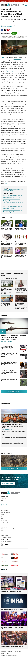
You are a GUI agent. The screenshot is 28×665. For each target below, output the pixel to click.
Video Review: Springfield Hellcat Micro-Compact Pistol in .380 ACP (9, 372)
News (2, 26)
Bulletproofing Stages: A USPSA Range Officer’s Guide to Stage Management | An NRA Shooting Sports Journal (14, 443)
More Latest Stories (17, 391)
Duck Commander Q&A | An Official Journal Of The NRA (6, 304)
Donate (17, 1)
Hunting (2, 516)
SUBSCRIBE (7, 483)
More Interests (14, 404)
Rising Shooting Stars (5, 522)
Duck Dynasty (11, 189)
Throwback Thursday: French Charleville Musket (13, 336)
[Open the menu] (25, 4)
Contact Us (3, 498)
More (9, 316)
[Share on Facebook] (2, 29)
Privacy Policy (3, 651)
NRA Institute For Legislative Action (8, 529)
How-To (2, 514)
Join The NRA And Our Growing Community (13, 609)
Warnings (2, 653)
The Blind (5, 189)
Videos (2, 524)
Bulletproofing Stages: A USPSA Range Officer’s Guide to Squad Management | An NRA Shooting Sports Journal (14, 433)
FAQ (7, 653)
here (5, 183)
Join (10, 1)
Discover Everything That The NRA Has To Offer (12, 627)
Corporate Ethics (18, 651)
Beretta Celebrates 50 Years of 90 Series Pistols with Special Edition (9, 355)
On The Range (4, 520)
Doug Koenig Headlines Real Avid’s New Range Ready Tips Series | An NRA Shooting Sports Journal (14, 438)
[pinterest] (8, 29)
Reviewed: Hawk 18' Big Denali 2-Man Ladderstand (9, 380)
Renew (13, 1)
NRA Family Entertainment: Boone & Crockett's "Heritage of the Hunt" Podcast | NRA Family (6, 290)
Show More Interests (17, 468)
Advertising (3, 500)
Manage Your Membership (6, 541)
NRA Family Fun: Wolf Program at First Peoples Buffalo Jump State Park (9, 363)
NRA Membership (4, 535)
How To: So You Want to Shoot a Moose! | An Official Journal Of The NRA (12, 426)
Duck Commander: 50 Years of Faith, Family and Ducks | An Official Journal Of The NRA (21, 290)
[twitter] (5, 29)
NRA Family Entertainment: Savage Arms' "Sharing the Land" (12, 211)
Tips (11, 429)
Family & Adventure (8, 26)
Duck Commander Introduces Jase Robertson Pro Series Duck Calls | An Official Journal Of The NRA (21, 305)
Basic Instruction (6, 407)
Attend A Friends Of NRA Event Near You (12, 646)
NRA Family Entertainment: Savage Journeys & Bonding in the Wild (12, 196)
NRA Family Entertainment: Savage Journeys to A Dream (12, 207)
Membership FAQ (4, 539)
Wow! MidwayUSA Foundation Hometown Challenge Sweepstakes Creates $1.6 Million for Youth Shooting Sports (9, 347)
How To (8, 429)
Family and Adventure (5, 512)
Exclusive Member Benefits (6, 537)
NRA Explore (3, 530)
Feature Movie (17, 189)
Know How (4, 429)
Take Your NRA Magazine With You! (11, 591)
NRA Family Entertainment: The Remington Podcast (11, 200)
